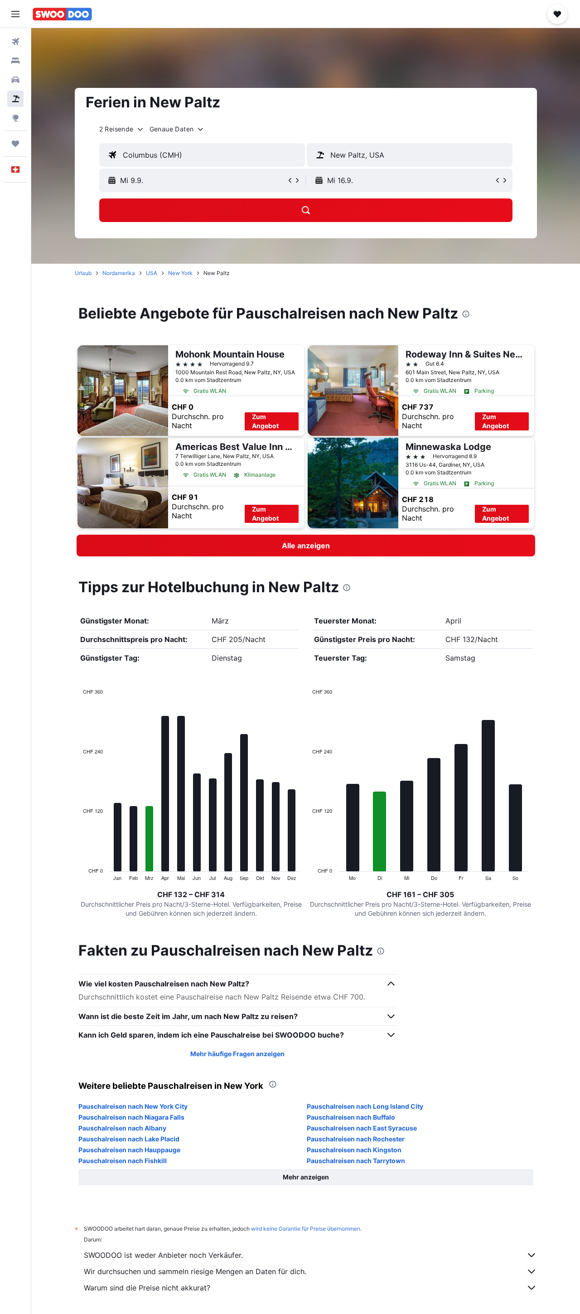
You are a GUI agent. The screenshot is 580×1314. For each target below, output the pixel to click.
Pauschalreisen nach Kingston (354, 1150)
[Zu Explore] (15, 118)
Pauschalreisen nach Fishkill (122, 1160)
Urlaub (83, 273)
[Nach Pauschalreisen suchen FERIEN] (15, 99)
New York (180, 273)
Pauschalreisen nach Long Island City (365, 1106)
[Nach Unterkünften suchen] (15, 61)
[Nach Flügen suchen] (15, 42)
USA (151, 273)
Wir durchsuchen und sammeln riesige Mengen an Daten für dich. (195, 1271)
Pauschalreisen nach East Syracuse (362, 1128)
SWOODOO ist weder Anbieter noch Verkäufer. (163, 1255)
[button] (15, 14)
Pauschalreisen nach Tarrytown (356, 1160)
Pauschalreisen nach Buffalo (351, 1117)
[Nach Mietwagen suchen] (15, 80)
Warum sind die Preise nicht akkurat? (147, 1287)
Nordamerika (118, 273)
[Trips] (15, 144)
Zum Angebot (265, 421)
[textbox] (202, 155)
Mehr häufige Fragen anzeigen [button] (237, 1054)
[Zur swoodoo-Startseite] (62, 14)
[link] (306, 545)
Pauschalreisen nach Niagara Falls (131, 1117)
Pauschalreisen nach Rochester (356, 1139)
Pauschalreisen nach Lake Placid (128, 1139)
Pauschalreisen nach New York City (133, 1106)
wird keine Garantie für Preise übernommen (305, 1228)
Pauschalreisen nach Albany (122, 1128)
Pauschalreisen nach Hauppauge (129, 1150)
